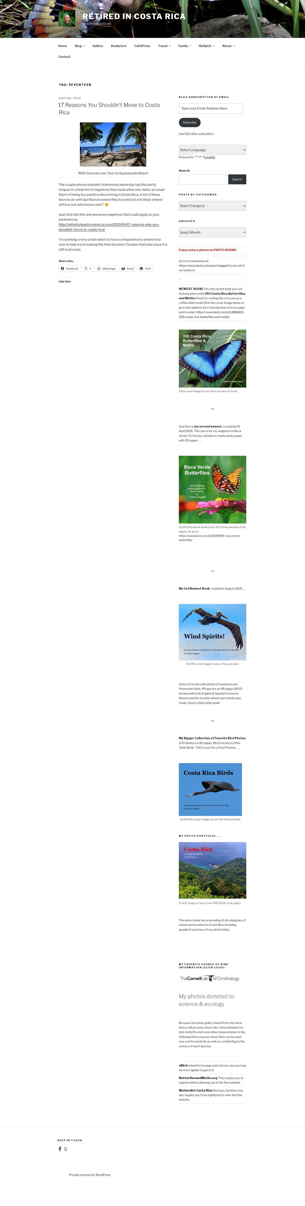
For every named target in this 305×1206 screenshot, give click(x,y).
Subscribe (189, 122)
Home (62, 46)
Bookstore (119, 46)
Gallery (98, 46)
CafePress (142, 46)
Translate (209, 157)
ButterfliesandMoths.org (198, 1078)
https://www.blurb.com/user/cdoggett (204, 265)
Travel (162, 46)
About (227, 46)
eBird (183, 1065)
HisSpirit (205, 46)
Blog (78, 46)
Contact (64, 56)
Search (184, 170)
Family (183, 46)
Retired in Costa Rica (134, 16)
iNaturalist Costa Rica (195, 1090)
